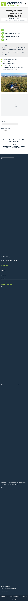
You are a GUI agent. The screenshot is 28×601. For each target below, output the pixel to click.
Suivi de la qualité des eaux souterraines (9, 124)
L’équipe (3, 273)
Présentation (3, 267)
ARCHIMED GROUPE (5, 586)
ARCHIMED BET (4, 591)
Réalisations (3, 275)
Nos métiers (3, 270)
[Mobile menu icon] (25, 4)
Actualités (3, 278)
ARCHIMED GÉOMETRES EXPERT (8, 588)
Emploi (2, 280)
